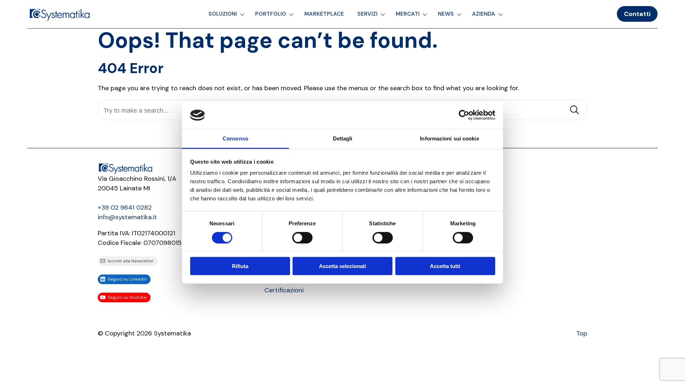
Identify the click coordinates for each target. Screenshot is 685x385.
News (446, 13)
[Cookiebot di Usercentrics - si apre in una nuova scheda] (464, 115)
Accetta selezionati (342, 266)
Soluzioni (222, 13)
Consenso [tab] (235, 138)
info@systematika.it (127, 217)
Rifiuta (240, 266)
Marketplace (324, 13)
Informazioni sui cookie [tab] (449, 138)
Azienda (483, 13)
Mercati (408, 13)
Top (581, 333)
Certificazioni (284, 290)
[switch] (302, 237)
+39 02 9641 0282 (125, 207)
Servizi (367, 13)
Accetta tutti (445, 266)
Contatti (637, 14)
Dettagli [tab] (342, 138)
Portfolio (270, 13)
